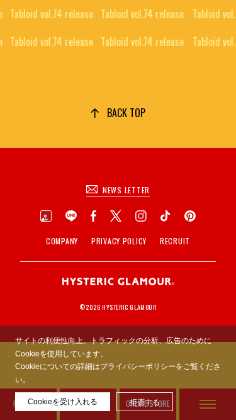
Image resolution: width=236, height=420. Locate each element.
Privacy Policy (119, 241)
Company (62, 241)
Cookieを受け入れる (63, 401)
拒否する (145, 402)
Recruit (175, 241)
